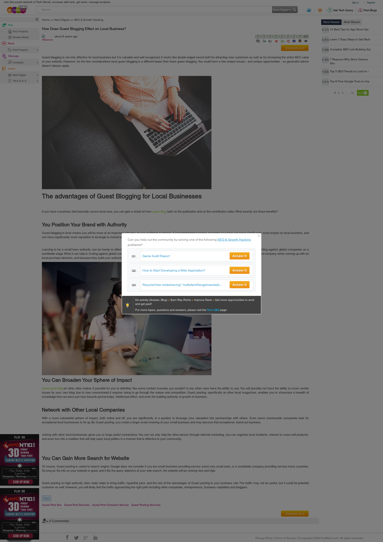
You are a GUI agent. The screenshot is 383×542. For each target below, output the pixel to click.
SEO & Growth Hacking (234, 240)
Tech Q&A (213, 309)
